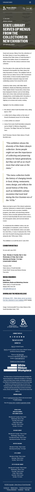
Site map (27, 490)
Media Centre (14, 488)
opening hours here (13, 398)
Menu (28, 8)
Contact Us (6, 488)
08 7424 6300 (20, 355)
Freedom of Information (25, 488)
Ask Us (13, 346)
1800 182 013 (23, 356)
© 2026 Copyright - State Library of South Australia (17, 485)
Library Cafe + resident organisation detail (19, 403)
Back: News (7, 18)
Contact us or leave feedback (17, 361)
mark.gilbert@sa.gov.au (9, 289)
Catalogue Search (7, 2)
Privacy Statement (11, 490)
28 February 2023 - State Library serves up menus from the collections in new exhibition (17, 299)
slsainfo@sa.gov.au (20, 358)
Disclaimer (20, 490)
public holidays (18, 400)
